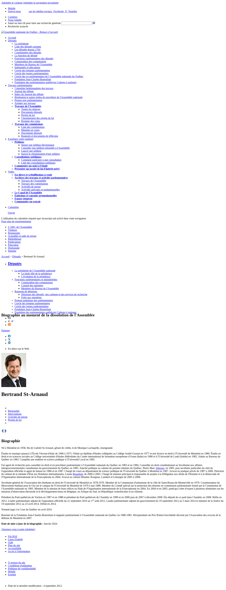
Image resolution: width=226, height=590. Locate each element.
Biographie (14, 411)
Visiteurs (12, 230)
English (12, 574)
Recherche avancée (18, 26)
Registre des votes (30, 121)
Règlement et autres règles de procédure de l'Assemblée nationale (49, 97)
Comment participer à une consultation (41, 159)
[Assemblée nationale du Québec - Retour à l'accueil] (29, 32)
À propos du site (16, 562)
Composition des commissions (30, 61)
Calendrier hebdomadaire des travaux (34, 88)
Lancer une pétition (31, 150)
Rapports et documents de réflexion (39, 136)
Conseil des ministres (32, 285)
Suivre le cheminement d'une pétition (40, 153)
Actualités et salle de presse (22, 236)
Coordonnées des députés (28, 52)
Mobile (11, 571)
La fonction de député (26, 55)
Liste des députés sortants (28, 46)
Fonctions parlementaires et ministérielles (36, 279)
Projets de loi (28, 115)
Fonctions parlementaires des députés (34, 58)
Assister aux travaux (25, 103)
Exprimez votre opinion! (20, 139)
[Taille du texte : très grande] (12, 321)
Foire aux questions (31, 297)
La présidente (22, 43)
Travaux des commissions (29, 124)
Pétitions (19, 142)
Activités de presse (31, 186)
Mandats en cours (30, 130)
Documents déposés (31, 112)
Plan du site (14, 545)
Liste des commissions (33, 127)
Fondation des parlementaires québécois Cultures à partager (45, 82)
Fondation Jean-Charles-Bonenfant (33, 79)
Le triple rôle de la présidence (36, 273)
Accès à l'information (19, 551)
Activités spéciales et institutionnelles (40, 189)
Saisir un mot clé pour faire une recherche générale (34, 23)
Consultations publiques (28, 156)
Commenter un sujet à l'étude (31, 165)
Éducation (13, 245)
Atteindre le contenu (12, 2)
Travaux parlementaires (20, 85)
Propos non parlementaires (28, 100)
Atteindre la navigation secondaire (41, 2)
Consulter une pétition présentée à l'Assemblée (45, 148)
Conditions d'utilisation (20, 565)
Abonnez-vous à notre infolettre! (18, 529)
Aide (10, 542)
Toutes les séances (30, 109)
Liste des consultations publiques (38, 162)
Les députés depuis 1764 (27, 49)
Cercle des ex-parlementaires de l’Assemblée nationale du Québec (49, 76)
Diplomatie (14, 247)
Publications (14, 242)
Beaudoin (78, 474)
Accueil (12, 37)
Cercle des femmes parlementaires (32, 70)
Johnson (160, 468)
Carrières (12, 17)
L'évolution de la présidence (35, 276)
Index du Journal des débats (29, 94)
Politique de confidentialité (22, 568)
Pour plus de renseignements (16, 221)
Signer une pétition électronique (37, 145)
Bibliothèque (14, 239)
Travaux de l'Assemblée (28, 106)
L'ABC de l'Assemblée (20, 227)
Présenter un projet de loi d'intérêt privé (37, 168)
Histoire (12, 250)
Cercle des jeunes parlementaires (31, 73)
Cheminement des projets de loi (37, 118)
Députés (12, 40)
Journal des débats (24, 91)
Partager (5, 330)
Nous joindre (15, 20)
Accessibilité (14, 548)
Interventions (15, 414)
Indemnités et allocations (27, 67)
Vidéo (11, 171)
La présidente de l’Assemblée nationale (35, 270)
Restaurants (14, 233)
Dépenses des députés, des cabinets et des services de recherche (54, 294)
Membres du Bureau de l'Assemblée (33, 64)
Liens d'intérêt (15, 539)
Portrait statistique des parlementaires (34, 300)
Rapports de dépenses (26, 291)
